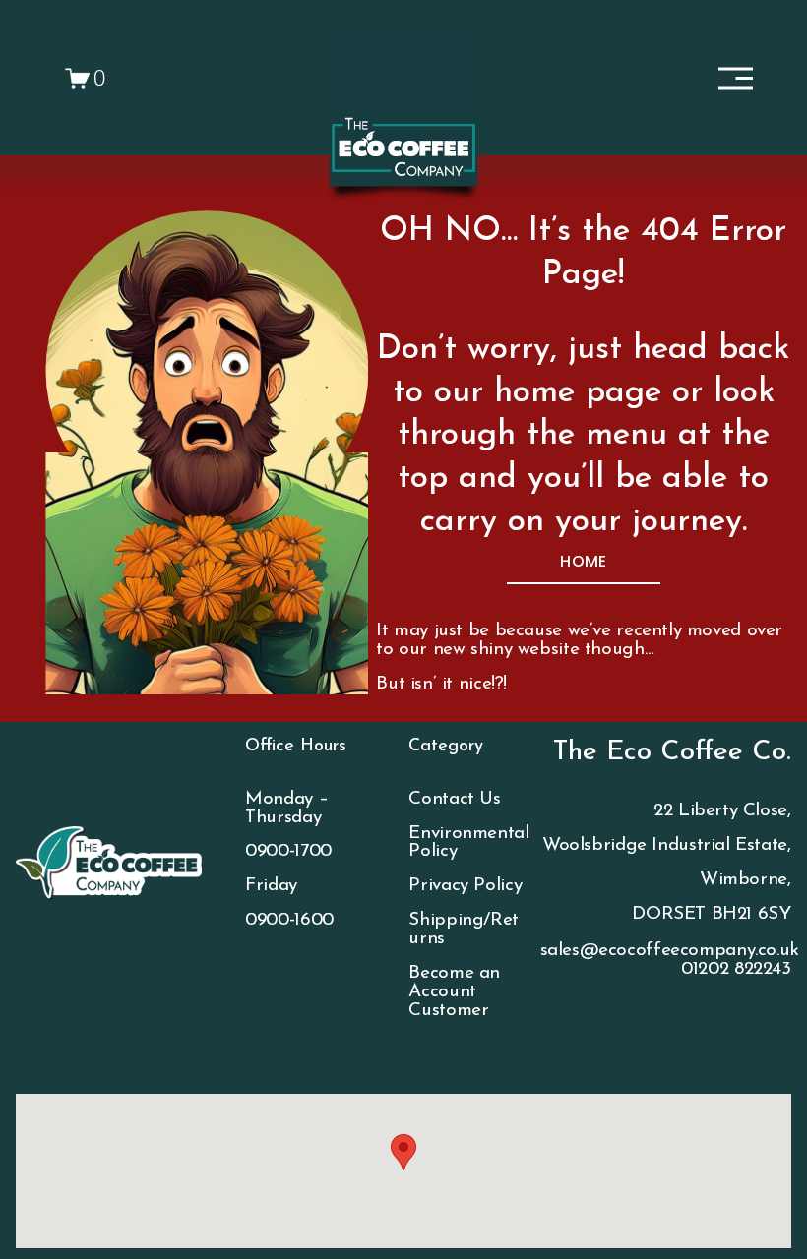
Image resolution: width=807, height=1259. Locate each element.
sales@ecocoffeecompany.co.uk (669, 951)
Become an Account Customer (454, 992)
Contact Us (454, 800)
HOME (583, 561)
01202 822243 (735, 970)
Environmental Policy (468, 843)
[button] (403, 1152)
